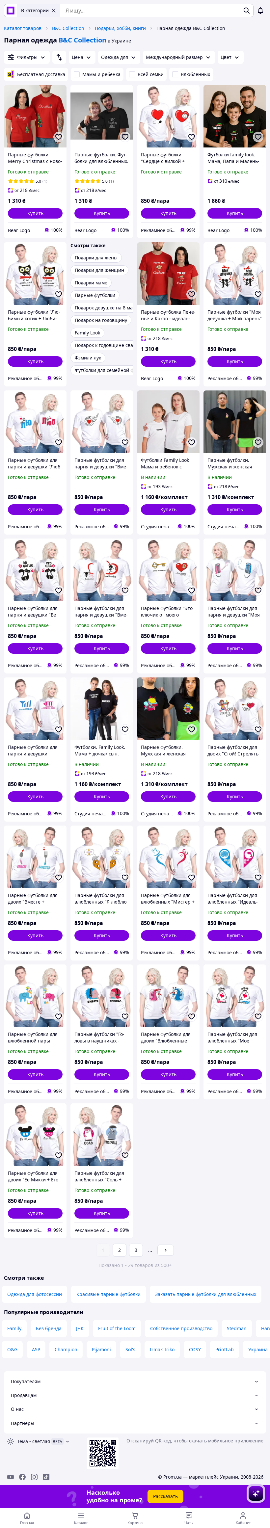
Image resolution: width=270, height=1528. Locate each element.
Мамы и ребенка (101, 74)
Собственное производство (181, 1328)
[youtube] (10, 1477)
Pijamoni (101, 1349)
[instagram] (34, 1477)
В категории (35, 10)
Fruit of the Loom (117, 1328)
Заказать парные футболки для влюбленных (205, 1294)
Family (14, 1328)
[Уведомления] (260, 10)
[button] (35, 213)
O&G (12, 1349)
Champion (66, 1349)
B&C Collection (68, 28)
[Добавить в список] (58, 137)
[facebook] (22, 1477)
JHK (80, 1328)
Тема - (33, 1441)
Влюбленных (195, 74)
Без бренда (49, 1328)
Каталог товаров (22, 28)
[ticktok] (46, 1477)
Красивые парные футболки (108, 1294)
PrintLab (224, 1349)
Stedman (237, 1328)
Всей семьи (151, 74)
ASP (36, 1349)
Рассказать (165, 1496)
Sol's (130, 1349)
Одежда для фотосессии (34, 1294)
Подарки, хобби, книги (120, 28)
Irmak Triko (162, 1349)
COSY (195, 1349)
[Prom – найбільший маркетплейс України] (10, 10)
